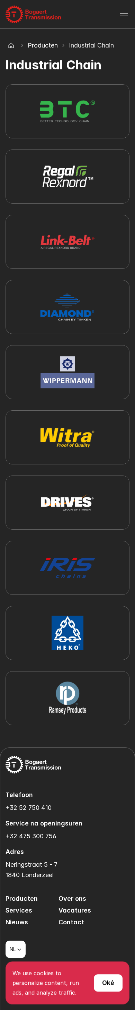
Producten (43, 45)
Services (19, 910)
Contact (71, 922)
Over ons (72, 898)
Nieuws (17, 922)
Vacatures (74, 910)
